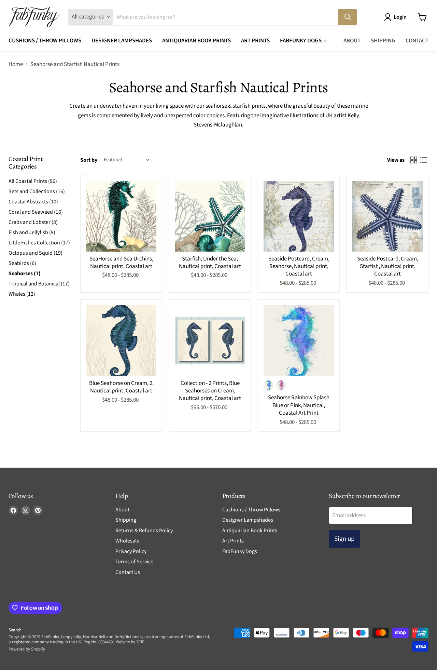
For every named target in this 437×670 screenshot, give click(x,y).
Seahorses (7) (25, 273)
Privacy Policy (130, 551)
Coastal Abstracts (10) (33, 201)
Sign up (344, 539)
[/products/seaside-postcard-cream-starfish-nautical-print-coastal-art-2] (387, 216)
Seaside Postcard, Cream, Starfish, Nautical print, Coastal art (387, 266)
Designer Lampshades (121, 41)
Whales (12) (22, 294)
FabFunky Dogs (301, 41)
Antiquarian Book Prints (196, 41)
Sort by (88, 160)
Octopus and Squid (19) (35, 253)
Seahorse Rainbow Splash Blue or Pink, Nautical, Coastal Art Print (298, 405)
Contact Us (127, 572)
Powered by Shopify (27, 649)
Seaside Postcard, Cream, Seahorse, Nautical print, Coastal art (298, 266)
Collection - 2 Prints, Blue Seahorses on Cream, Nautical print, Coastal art (210, 391)
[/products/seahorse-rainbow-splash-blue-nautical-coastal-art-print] (299, 340)
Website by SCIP (130, 642)
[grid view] (414, 160)
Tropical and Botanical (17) (39, 283)
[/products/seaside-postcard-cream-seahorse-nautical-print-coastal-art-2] (299, 216)
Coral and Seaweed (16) (36, 212)
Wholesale (127, 541)
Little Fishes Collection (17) (39, 242)
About (352, 41)
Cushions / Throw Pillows (45, 41)
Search (15, 630)
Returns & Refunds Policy (144, 530)
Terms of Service (134, 561)
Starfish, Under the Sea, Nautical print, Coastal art (210, 262)
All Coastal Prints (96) (33, 181)
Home (16, 64)
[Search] (347, 17)
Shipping (383, 41)
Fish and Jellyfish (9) (32, 232)
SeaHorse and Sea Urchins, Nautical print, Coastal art (121, 262)
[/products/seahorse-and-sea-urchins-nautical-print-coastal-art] (121, 216)
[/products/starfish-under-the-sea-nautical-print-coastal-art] (210, 216)
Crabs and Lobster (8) (33, 222)
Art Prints (255, 41)
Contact (417, 41)
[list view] (424, 160)
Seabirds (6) (22, 263)
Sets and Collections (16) (37, 191)
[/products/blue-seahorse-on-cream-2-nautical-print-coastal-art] (121, 340)
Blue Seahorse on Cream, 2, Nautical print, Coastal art (121, 387)
